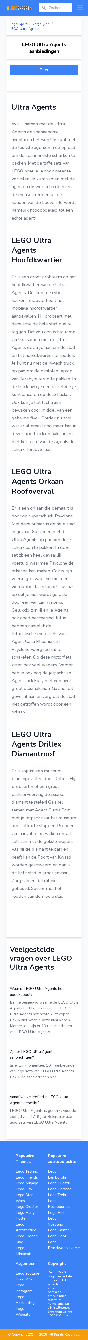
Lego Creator (27, 1206)
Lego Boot (57, 1236)
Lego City (24, 1189)
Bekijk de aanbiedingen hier (33, 1077)
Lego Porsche (60, 1189)
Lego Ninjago (27, 1183)
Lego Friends (27, 1177)
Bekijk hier (18, 1020)
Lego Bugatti (59, 1183)
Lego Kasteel (59, 1230)
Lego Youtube (27, 1273)
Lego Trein (57, 1195)
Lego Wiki (24, 1279)
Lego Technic (27, 1171)
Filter (44, 70)
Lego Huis (56, 1212)
